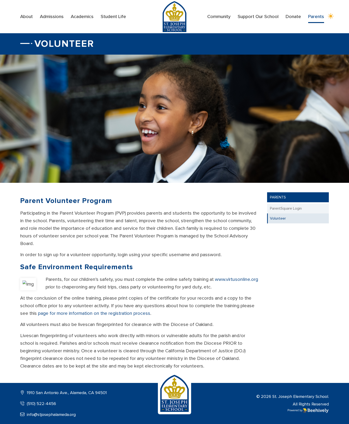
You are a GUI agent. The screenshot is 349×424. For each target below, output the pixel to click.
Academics (82, 16)
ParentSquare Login (286, 208)
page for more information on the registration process (94, 313)
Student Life (113, 16)
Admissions (52, 16)
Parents (316, 16)
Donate (293, 16)
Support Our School (258, 16)
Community (219, 16)
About (26, 16)
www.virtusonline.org (236, 279)
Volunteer (278, 218)
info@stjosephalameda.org (51, 414)
